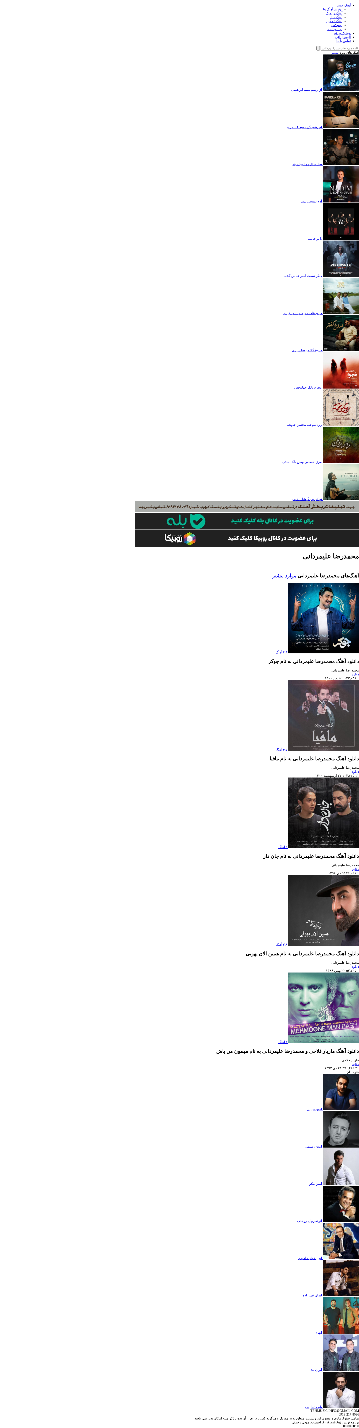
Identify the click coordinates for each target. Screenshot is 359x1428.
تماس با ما (343, 41)
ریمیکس (336, 25)
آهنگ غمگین (334, 21)
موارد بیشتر (284, 575)
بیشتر (335, 52)
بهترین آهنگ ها (332, 9)
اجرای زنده (334, 29)
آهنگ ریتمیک (334, 13)
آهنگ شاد (336, 17)
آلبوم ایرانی (343, 37)
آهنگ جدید (344, 5)
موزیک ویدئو (342, 33)
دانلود (355, 674)
